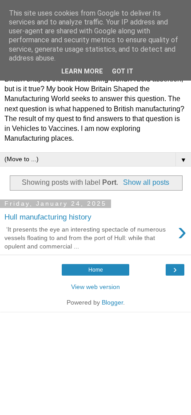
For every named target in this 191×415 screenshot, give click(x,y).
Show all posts (146, 182)
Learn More (82, 71)
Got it (122, 71)
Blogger (112, 302)
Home (95, 270)
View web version (95, 286)
